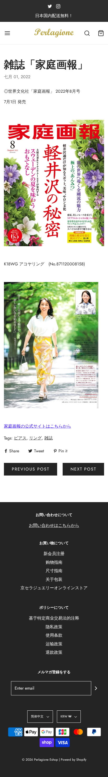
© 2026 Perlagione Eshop (40, 759)
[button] (40, 716)
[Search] (87, 33)
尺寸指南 (54, 571)
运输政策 (54, 644)
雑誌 (48, 438)
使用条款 (54, 635)
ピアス (20, 438)
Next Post (83, 469)
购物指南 (54, 562)
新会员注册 (54, 554)
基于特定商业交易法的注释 (54, 618)
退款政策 (54, 652)
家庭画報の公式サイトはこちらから (37, 426)
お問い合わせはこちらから (54, 525)
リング (35, 438)
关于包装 (54, 579)
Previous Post (30, 469)
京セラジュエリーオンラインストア (54, 588)
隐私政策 (54, 627)
